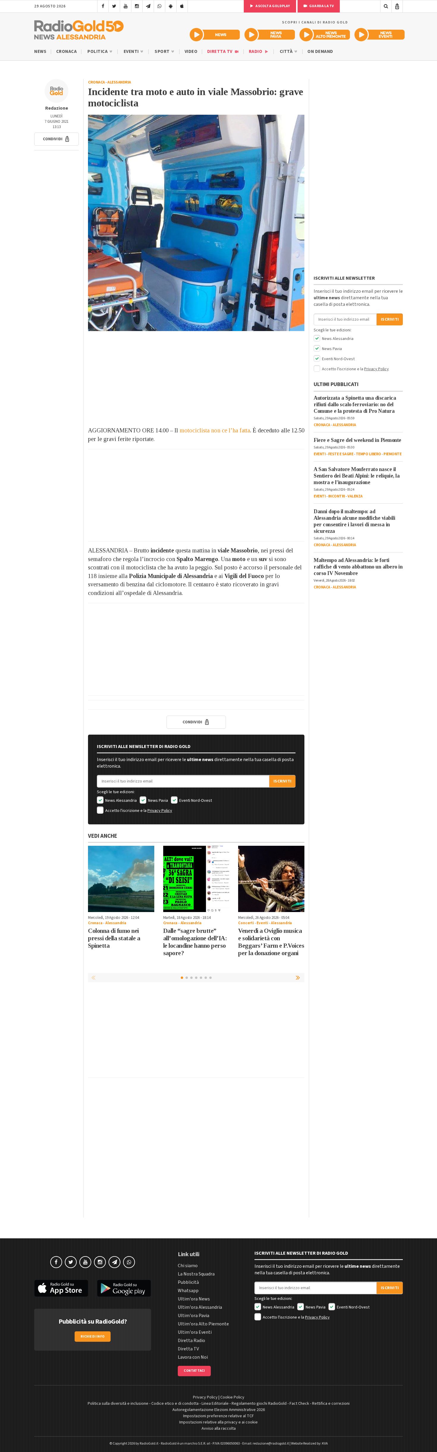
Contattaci (194, 1370)
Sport (163, 51)
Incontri (336, 496)
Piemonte (392, 454)
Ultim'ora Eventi (195, 1332)
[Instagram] (136, 6)
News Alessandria (120, 801)
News (40, 51)
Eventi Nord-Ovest (195, 801)
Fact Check (299, 1404)
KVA (325, 1443)
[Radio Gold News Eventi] (379, 34)
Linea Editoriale (215, 1404)
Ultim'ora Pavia (193, 1315)
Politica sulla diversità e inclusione (118, 1404)
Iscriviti (282, 781)
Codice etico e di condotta (175, 1404)
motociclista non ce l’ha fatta (215, 430)
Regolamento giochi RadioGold (259, 1404)
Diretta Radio (191, 1340)
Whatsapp (188, 1290)
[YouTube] (125, 6)
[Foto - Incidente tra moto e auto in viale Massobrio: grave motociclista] (196, 223)
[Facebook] (103, 6)
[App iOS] (182, 6)
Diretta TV (220, 51)
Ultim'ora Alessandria (200, 1307)
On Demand (320, 51)
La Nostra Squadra (196, 1274)
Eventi (132, 51)
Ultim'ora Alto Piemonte (203, 1324)
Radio (256, 51)
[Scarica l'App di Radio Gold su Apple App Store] (61, 1288)
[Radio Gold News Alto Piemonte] (324, 34)
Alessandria (119, 82)
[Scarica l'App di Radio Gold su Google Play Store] (124, 1288)
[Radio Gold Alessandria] (79, 28)
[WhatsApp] (159, 6)
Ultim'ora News (194, 1299)
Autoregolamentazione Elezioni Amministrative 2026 (218, 1410)
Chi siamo (188, 1265)
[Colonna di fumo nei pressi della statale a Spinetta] (121, 879)
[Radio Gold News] (214, 34)
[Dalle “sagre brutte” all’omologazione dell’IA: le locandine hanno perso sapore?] (196, 879)
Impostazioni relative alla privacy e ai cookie (218, 1422)
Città (287, 51)
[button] (56, 139)
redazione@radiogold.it (271, 1443)
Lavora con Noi (193, 1357)
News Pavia (157, 801)
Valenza (355, 496)
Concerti (246, 923)
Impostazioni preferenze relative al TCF (218, 1416)
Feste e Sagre (340, 454)
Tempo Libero (368, 454)
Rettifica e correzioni (331, 1404)
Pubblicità (188, 1282)
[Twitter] (114, 6)
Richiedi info (93, 1336)
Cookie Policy (232, 1397)
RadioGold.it (149, 1443)
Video (191, 51)
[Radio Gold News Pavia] (269, 34)
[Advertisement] (196, 378)
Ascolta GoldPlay (272, 6)
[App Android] (170, 6)
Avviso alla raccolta (219, 1428)
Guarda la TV (321, 6)
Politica (98, 51)
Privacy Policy (159, 811)
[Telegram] (148, 6)
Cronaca (66, 51)
